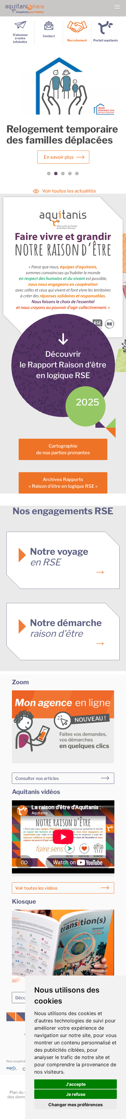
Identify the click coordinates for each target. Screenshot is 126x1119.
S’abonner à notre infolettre (20, 38)
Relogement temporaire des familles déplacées (62, 134)
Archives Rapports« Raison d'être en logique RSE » (63, 482)
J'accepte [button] (76, 1084)
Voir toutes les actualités (69, 191)
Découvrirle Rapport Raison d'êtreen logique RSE (63, 364)
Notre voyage (59, 557)
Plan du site (20, 1092)
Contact (49, 36)
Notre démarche (66, 628)
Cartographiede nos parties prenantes (63, 449)
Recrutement (77, 40)
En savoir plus (59, 157)
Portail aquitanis (105, 40)
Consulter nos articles (37, 778)
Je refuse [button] (75, 1094)
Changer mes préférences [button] (75, 1104)
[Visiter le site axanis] (14, 1069)
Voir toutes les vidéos (36, 888)
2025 (87, 402)
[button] (117, 7)
